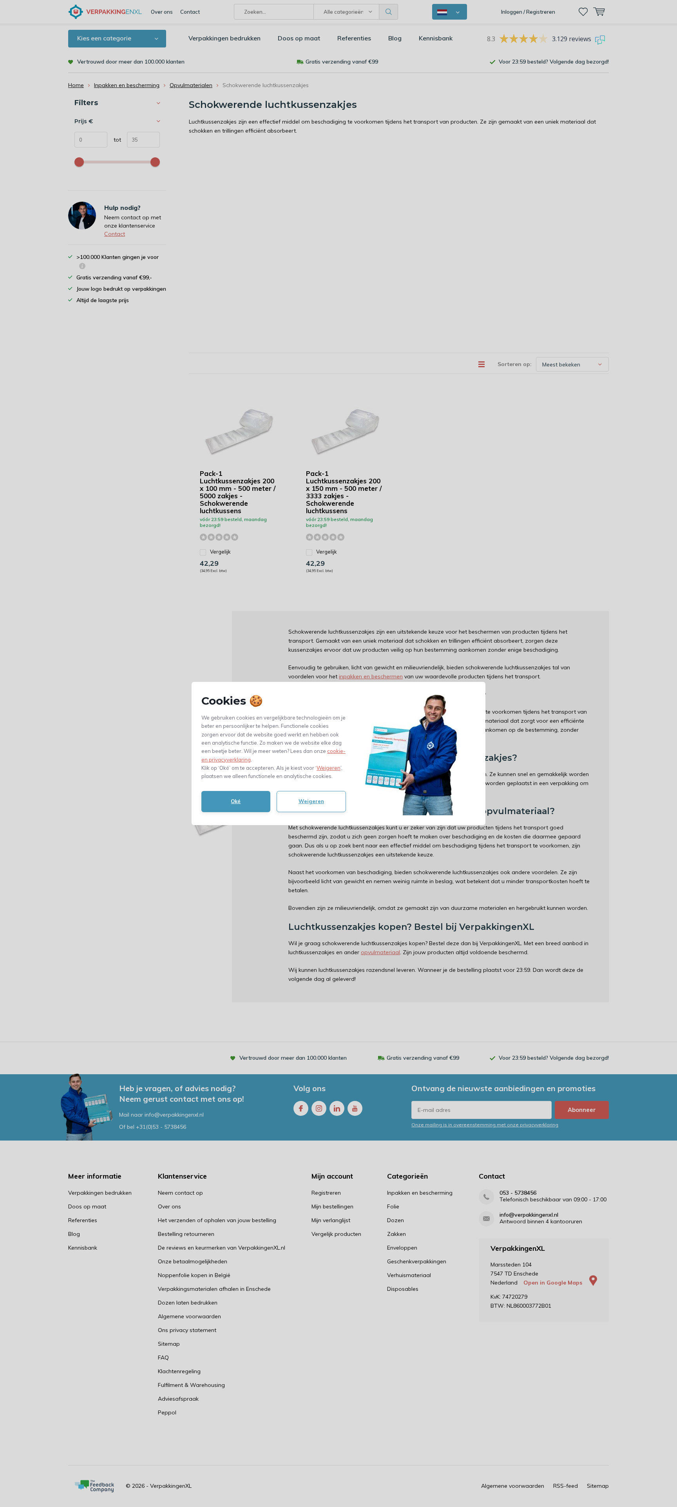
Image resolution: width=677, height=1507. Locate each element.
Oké (236, 801)
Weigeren (328, 768)
